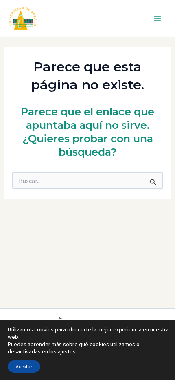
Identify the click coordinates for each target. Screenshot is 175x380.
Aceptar (24, 366)
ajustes (67, 351)
